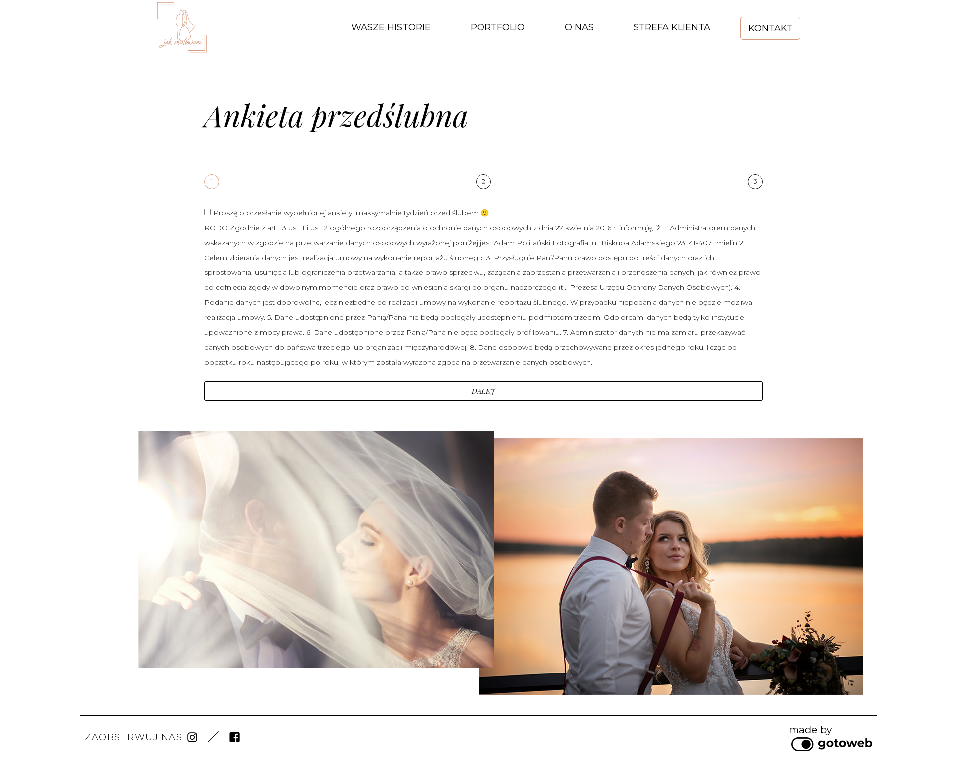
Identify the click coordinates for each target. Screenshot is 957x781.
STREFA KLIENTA (672, 27)
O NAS (579, 27)
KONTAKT (770, 28)
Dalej (483, 391)
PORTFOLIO (498, 27)
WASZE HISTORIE (391, 27)
